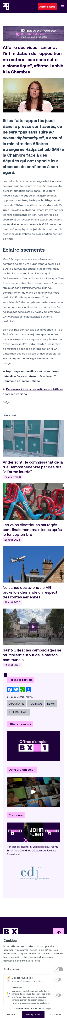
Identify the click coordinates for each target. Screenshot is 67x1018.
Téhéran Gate (18, 712)
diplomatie (16, 704)
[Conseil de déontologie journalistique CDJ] (33, 873)
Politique (35, 704)
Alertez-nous (47, 6)
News (51, 704)
